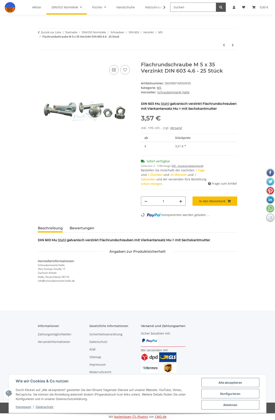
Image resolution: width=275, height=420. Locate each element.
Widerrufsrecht (100, 372)
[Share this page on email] (270, 217)
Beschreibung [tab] (50, 228)
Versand (176, 128)
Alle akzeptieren (230, 382)
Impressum (23, 407)
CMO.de (161, 417)
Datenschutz (44, 407)
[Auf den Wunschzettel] (125, 70)
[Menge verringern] (146, 201)
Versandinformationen (54, 342)
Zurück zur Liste (51, 32)
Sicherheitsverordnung (105, 334)
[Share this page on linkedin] (270, 199)
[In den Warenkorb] (41, 59)
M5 (159, 88)
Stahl (165, 104)
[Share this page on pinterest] (270, 190)
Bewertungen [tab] (82, 228)
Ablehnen (230, 405)
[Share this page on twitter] (270, 181)
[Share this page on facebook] (270, 172)
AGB (92, 349)
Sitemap (95, 357)
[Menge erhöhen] (180, 201)
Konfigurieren (230, 394)
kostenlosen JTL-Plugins (131, 417)
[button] (161, 7)
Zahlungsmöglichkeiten (54, 334)
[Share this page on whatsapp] (270, 208)
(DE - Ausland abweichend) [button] (187, 166)
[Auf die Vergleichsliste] (114, 70)
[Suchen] (221, 7)
